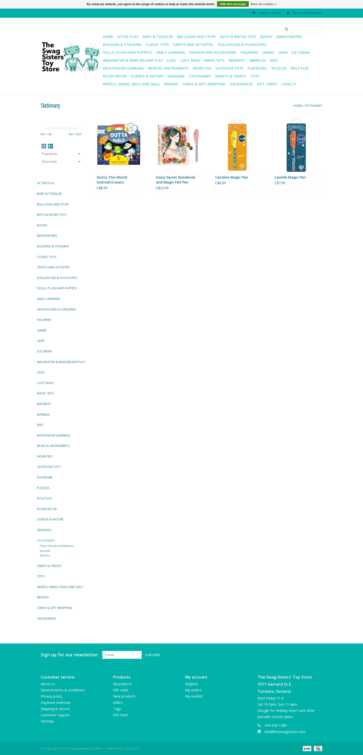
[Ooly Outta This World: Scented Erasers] (118, 145)
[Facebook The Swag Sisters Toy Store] (309, 655)
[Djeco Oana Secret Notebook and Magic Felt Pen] (178, 145)
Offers (118, 702)
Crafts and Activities (193, 44)
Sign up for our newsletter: (70, 654)
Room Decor (114, 76)
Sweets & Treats (230, 76)
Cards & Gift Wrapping (203, 84)
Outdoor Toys (229, 68)
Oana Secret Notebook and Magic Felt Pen (175, 179)
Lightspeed (131, 748)
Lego (171, 60)
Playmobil (257, 68)
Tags (117, 708)
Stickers (45, 555)
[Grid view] (44, 146)
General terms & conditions (63, 690)
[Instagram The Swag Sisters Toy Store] (318, 655)
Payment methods (55, 702)
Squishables (241, 84)
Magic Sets (214, 60)
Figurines (249, 52)
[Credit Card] (317, 748)
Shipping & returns (55, 708)
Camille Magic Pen (290, 177)
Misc (274, 60)
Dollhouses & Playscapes (242, 44)
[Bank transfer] (306, 748)
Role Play (300, 68)
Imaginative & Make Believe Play (133, 60)
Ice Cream (301, 52)
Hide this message (233, 4)
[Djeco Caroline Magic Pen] (237, 145)
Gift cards (267, 84)
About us (48, 683)
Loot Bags (190, 60)
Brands (171, 84)
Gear (283, 52)
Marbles (258, 60)
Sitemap (47, 721)
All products (122, 683)
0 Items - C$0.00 (270, 13)
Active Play (127, 36)
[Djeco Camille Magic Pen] (296, 145)
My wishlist (194, 696)
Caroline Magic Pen (231, 177)
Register (191, 683)
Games (268, 52)
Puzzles (278, 68)
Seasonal (176, 76)
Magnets (237, 60)
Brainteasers (289, 36)
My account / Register (307, 13)
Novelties (202, 68)
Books (266, 36)
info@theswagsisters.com (285, 731)
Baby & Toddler (157, 36)
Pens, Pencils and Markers (57, 546)
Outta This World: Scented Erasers (112, 179)
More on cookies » (263, 4)
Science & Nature (147, 76)
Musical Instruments (168, 68)
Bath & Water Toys (238, 36)
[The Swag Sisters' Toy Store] (71, 57)
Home (108, 36)
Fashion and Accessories (212, 52)
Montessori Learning (123, 68)
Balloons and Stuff (196, 36)
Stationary (200, 76)
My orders (193, 690)
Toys (254, 76)
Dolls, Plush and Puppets (127, 52)
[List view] (50, 146)
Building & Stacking (122, 44)
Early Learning (170, 52)
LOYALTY (288, 84)
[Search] (286, 29)
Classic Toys (157, 44)
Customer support (55, 715)
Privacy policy (51, 696)
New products (124, 696)
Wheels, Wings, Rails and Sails (131, 84)
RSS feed (120, 715)
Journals (45, 550)
